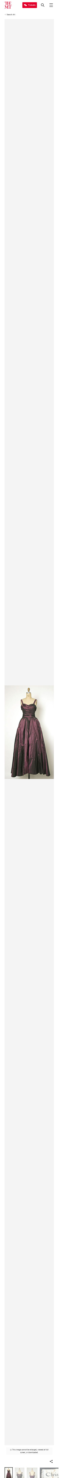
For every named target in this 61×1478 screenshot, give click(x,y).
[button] (51, 1461)
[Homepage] (8, 5)
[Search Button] (42, 5)
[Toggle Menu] (51, 5)
